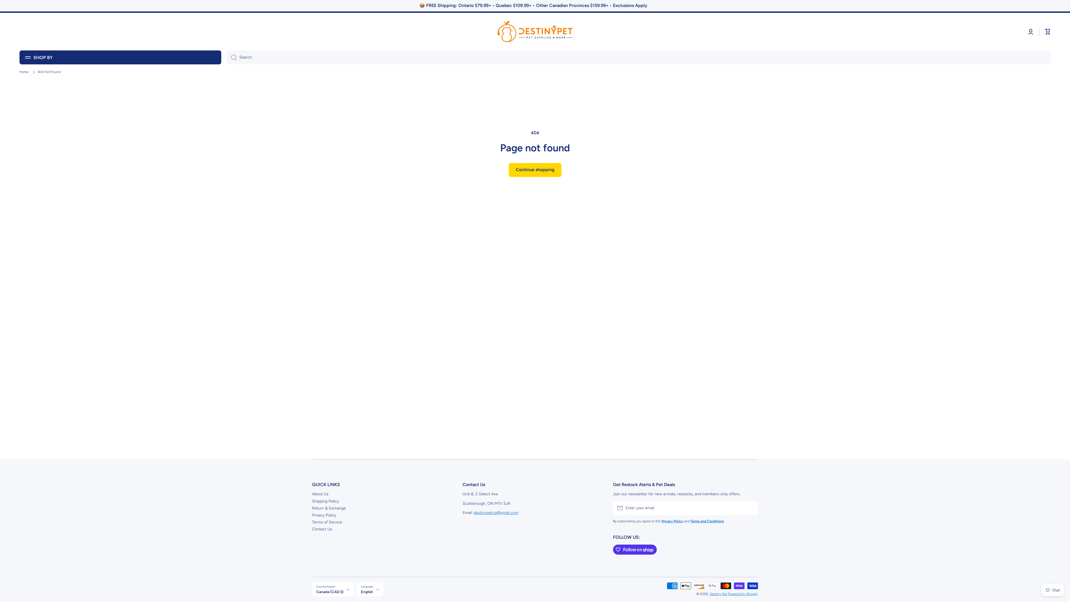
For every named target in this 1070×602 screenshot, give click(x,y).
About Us (320, 494)
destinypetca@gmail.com (496, 512)
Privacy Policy (324, 515)
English (367, 591)
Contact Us (322, 529)
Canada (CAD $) (330, 591)
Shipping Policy (325, 501)
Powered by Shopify (743, 594)
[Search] (232, 57)
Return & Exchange (329, 508)
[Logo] (535, 32)
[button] (1047, 32)
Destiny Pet (718, 594)
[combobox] (638, 57)
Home (24, 72)
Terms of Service (327, 522)
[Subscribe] (751, 508)
